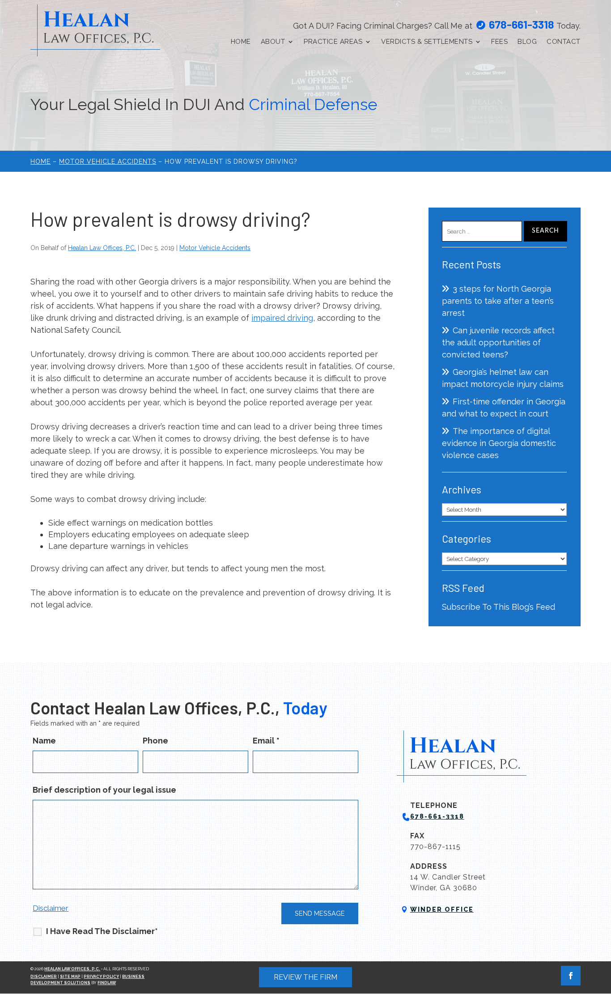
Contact (564, 41)
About (273, 41)
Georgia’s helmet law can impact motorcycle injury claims (503, 378)
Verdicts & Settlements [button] (426, 41)
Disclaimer (50, 908)
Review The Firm (305, 977)
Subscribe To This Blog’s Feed (498, 607)
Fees (499, 41)
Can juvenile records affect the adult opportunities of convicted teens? (498, 342)
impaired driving (282, 318)
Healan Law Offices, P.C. (102, 247)
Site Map (70, 976)
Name (44, 740)
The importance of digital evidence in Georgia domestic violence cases (499, 443)
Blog (527, 41)
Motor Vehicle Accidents (214, 247)
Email (266, 740)
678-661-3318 (521, 24)
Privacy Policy (101, 976)
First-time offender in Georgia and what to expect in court (503, 407)
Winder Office (442, 909)
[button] (602, 929)
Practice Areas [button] (333, 41)
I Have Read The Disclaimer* (102, 931)
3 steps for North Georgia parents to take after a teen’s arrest (498, 301)
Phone (155, 740)
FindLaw (107, 983)
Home (241, 41)
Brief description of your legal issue (104, 789)
